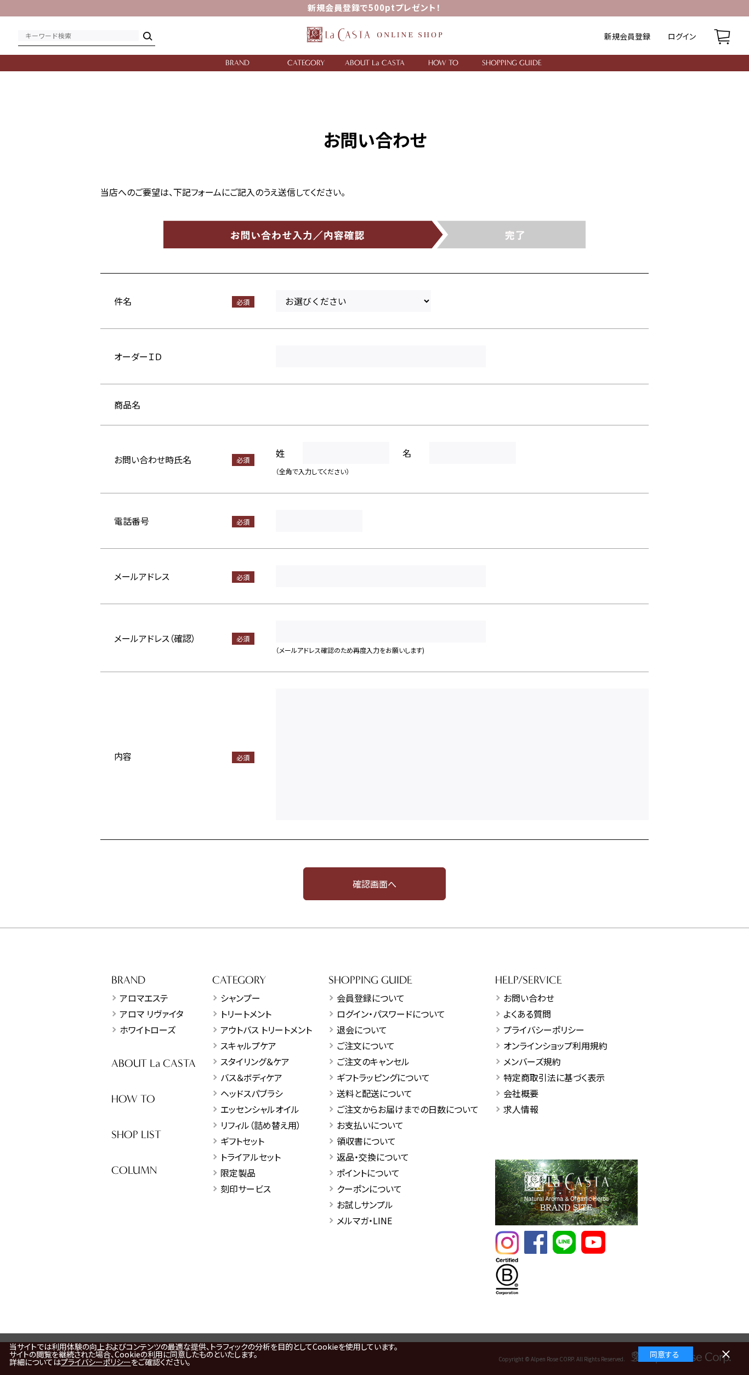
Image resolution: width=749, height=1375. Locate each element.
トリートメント (245, 1013)
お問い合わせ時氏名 (152, 459)
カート (722, 35)
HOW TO (443, 62)
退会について (362, 1029)
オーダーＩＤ (138, 356)
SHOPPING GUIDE (512, 62)
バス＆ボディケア (251, 1077)
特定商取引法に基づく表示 (554, 1077)
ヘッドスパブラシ (251, 1093)
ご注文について (366, 1045)
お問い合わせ (528, 997)
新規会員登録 (627, 36)
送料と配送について (374, 1093)
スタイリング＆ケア (255, 1061)
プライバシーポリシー (544, 1029)
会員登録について (371, 997)
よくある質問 (527, 1013)
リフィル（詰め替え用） (260, 1125)
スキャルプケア (248, 1045)
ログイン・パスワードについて (391, 1013)
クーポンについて (369, 1188)
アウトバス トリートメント (266, 1029)
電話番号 (131, 520)
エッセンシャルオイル (259, 1109)
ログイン (682, 36)
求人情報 (520, 1109)
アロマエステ (144, 997)
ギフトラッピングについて (383, 1077)
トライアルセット (250, 1156)
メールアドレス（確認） (155, 638)
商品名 (127, 404)
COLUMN (134, 1170)
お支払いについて (370, 1125)
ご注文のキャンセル (373, 1061)
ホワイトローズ (147, 1029)
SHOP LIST (136, 1134)
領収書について (366, 1140)
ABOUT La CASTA (375, 62)
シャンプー (240, 997)
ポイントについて (368, 1172)
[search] (147, 35)
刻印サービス (245, 1188)
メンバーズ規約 (532, 1061)
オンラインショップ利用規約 (555, 1045)
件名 (123, 301)
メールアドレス (141, 576)
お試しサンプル (365, 1204)
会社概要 (520, 1093)
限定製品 (238, 1172)
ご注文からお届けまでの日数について (408, 1109)
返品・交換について (373, 1156)
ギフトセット (242, 1140)
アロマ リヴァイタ (152, 1013)
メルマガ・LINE (364, 1220)
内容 (123, 756)
